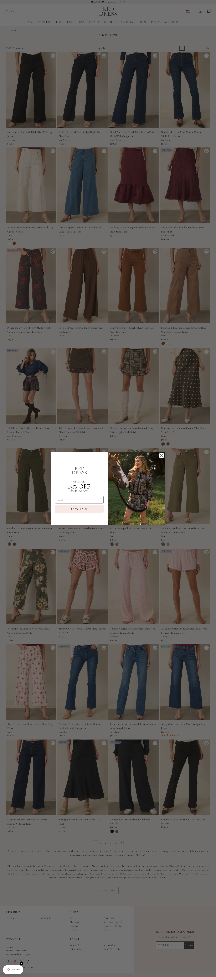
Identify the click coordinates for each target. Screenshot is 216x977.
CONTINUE (79, 509)
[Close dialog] (161, 455)
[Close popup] (21, 963)
